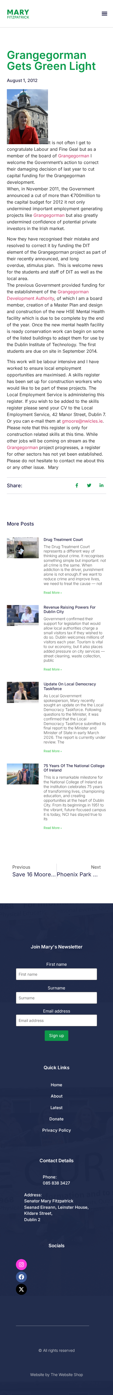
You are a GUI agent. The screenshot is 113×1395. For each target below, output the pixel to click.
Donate (56, 1119)
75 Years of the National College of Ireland (74, 768)
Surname (56, 988)
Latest (56, 1107)
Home (56, 1084)
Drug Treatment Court (63, 539)
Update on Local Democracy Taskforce (70, 686)
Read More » (53, 593)
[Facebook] (21, 1276)
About (57, 1096)
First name (56, 964)
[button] (104, 13)
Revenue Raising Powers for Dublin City (69, 609)
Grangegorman (73, 155)
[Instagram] (21, 1264)
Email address (56, 1011)
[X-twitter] (21, 1289)
